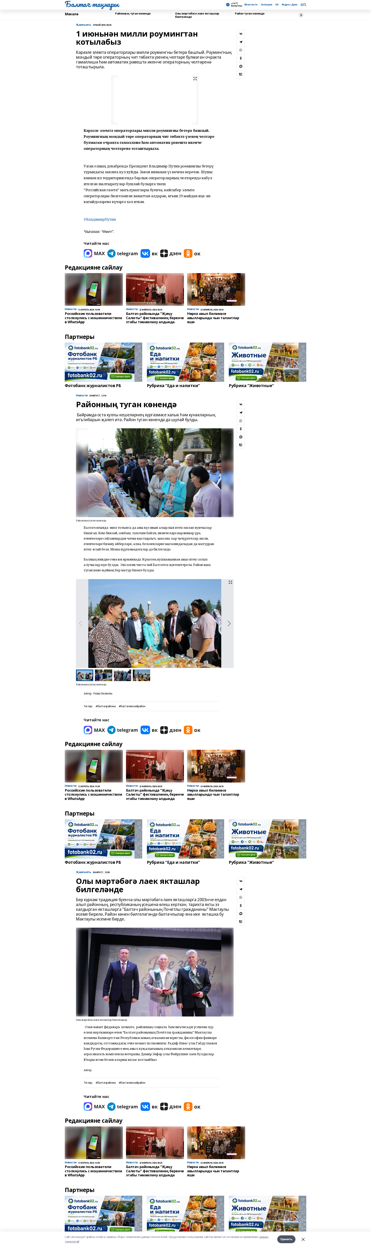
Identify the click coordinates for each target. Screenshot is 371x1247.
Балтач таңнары (91, 4)
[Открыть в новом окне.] (94, 253)
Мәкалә (71, 14)
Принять (286, 1239)
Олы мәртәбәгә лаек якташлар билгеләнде (197, 15)
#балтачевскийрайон (132, 706)
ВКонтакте (251, 4)
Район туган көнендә (250, 13)
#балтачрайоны (106, 706)
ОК (276, 4)
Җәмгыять (83, 25)
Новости (82, 395)
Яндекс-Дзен (289, 4)
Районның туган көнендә (133, 13)
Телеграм (266, 4)
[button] (229, 623)
